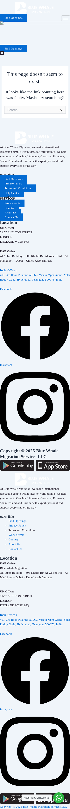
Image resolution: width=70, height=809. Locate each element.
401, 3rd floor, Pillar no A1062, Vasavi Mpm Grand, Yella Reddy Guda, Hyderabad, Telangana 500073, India (35, 275)
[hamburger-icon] (65, 18)
